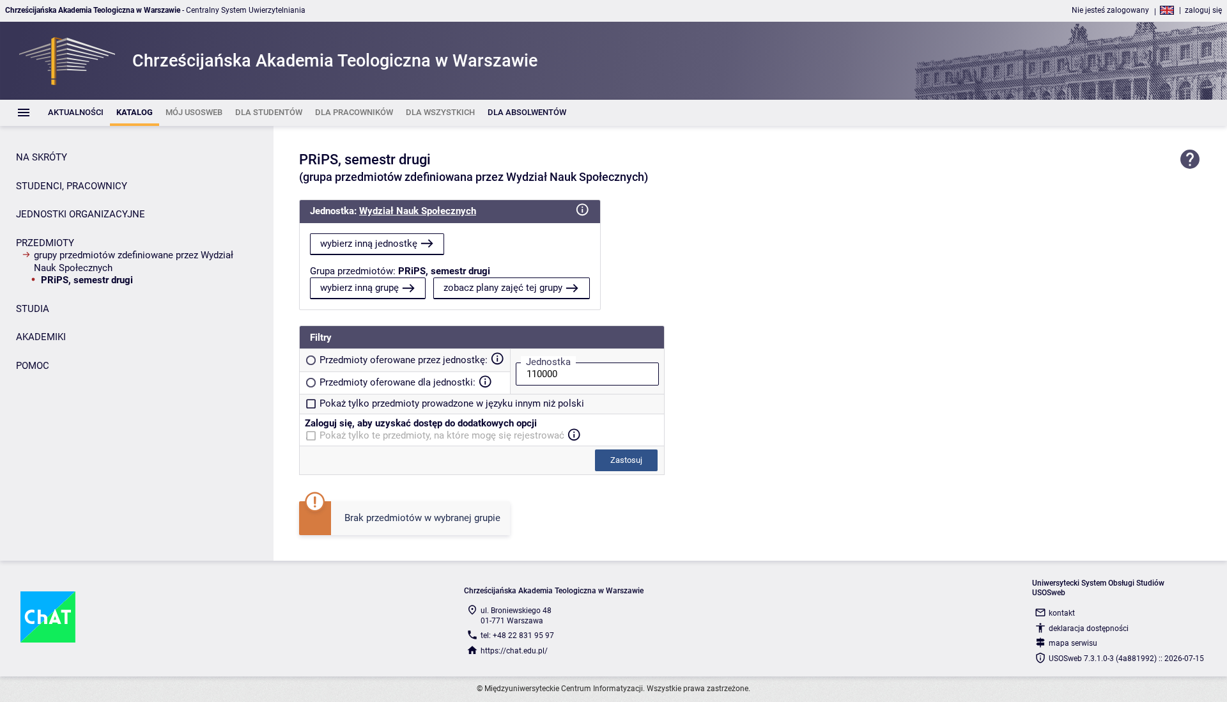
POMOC (32, 365)
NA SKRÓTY (41, 157)
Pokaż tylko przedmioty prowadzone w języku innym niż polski (452, 403)
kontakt (1062, 613)
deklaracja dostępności (1089, 628)
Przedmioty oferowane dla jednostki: (397, 382)
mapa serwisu (1073, 643)
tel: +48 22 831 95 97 (517, 635)
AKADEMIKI (41, 337)
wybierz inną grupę (359, 287)
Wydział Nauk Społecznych (417, 211)
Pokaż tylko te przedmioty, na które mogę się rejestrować (442, 435)
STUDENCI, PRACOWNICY (71, 186)
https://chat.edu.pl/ (514, 650)
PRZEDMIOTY (45, 243)
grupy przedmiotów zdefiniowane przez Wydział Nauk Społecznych (133, 261)
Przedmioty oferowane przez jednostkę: (403, 360)
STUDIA (32, 309)
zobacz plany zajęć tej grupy (503, 287)
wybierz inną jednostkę (368, 243)
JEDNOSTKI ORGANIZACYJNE (80, 214)
